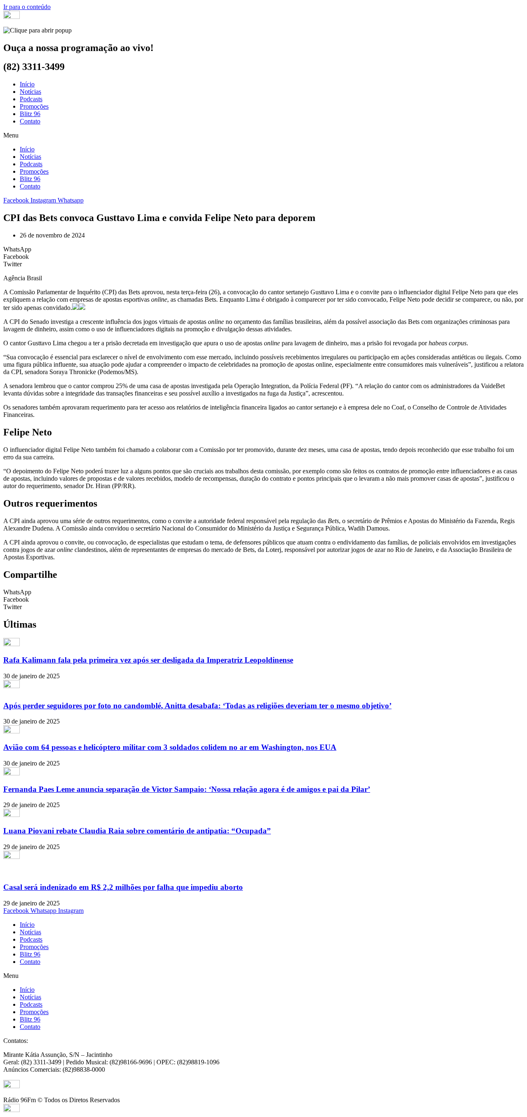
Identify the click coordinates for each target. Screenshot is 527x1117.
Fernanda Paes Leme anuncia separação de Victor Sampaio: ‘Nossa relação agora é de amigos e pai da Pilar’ (186, 789)
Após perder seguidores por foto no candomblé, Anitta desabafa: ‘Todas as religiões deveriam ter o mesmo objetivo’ (197, 705)
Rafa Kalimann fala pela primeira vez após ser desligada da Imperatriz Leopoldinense (148, 660)
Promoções (34, 106)
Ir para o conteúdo (27, 6)
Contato (30, 121)
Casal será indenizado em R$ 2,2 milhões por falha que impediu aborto (123, 887)
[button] (263, 135)
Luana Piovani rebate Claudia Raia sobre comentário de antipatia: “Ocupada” (137, 830)
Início (27, 84)
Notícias (30, 91)
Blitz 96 (30, 113)
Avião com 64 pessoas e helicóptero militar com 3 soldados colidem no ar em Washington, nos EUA (169, 747)
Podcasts (31, 98)
